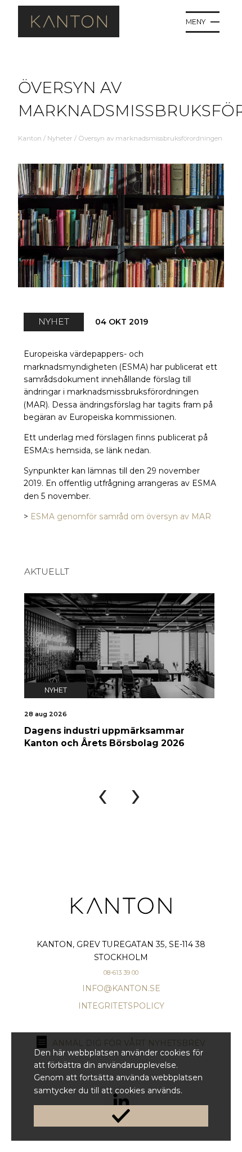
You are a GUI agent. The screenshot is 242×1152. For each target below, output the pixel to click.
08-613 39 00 (121, 972)
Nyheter (60, 138)
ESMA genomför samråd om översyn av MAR (120, 516)
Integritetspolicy (121, 1006)
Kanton (30, 138)
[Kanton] (68, 34)
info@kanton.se (121, 988)
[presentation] (102, 794)
